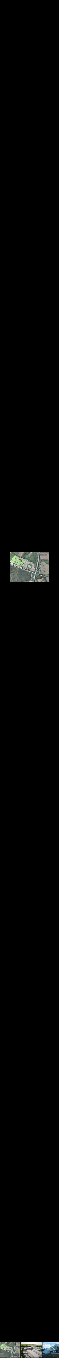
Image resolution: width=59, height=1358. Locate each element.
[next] (53, 674)
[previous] (5, 674)
